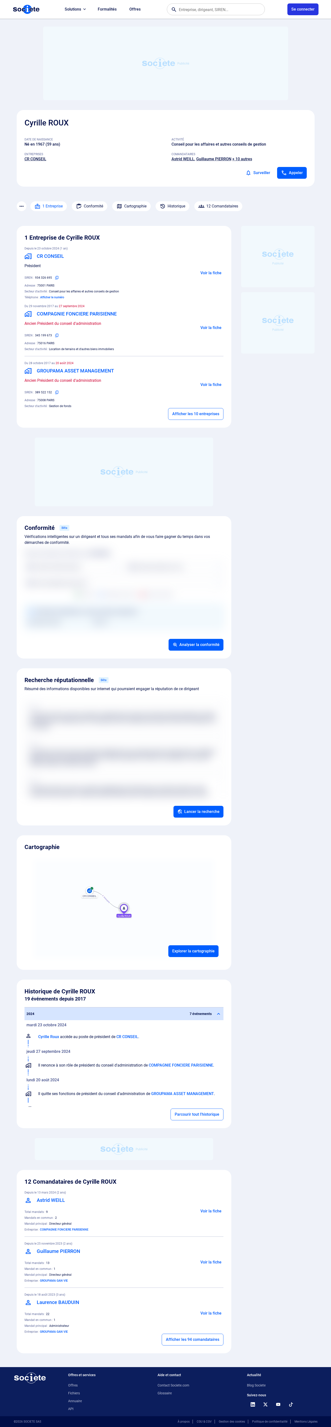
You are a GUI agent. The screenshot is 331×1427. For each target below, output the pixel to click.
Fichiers (74, 1393)
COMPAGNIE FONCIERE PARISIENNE (181, 1065)
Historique (176, 206)
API (71, 1409)
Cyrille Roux (48, 1036)
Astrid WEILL (183, 159)
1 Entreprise (52, 206)
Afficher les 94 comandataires (192, 1339)
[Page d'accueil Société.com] (26, 9)
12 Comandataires (222, 206)
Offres (135, 9)
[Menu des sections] (21, 206)
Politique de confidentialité (269, 1421)
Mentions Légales (306, 1421)
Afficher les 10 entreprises (195, 414)
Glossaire (165, 1393)
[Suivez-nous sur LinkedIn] (253, 1404)
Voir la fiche (210, 273)
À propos (184, 1421)
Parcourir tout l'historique (197, 1114)
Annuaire (75, 1401)
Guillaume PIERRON (213, 159)
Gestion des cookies (232, 1421)
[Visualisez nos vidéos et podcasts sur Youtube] (278, 1404)
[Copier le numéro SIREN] (57, 278)
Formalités (107, 9)
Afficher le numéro (52, 297)
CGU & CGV (204, 1421)
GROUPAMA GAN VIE (54, 1280)
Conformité (93, 206)
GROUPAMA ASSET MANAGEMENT (182, 1093)
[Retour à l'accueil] (30, 1378)
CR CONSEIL (35, 159)
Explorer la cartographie (193, 951)
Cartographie (135, 206)
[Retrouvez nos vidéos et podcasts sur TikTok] (291, 1404)
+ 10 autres (242, 159)
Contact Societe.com (173, 1385)
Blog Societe (256, 1385)
